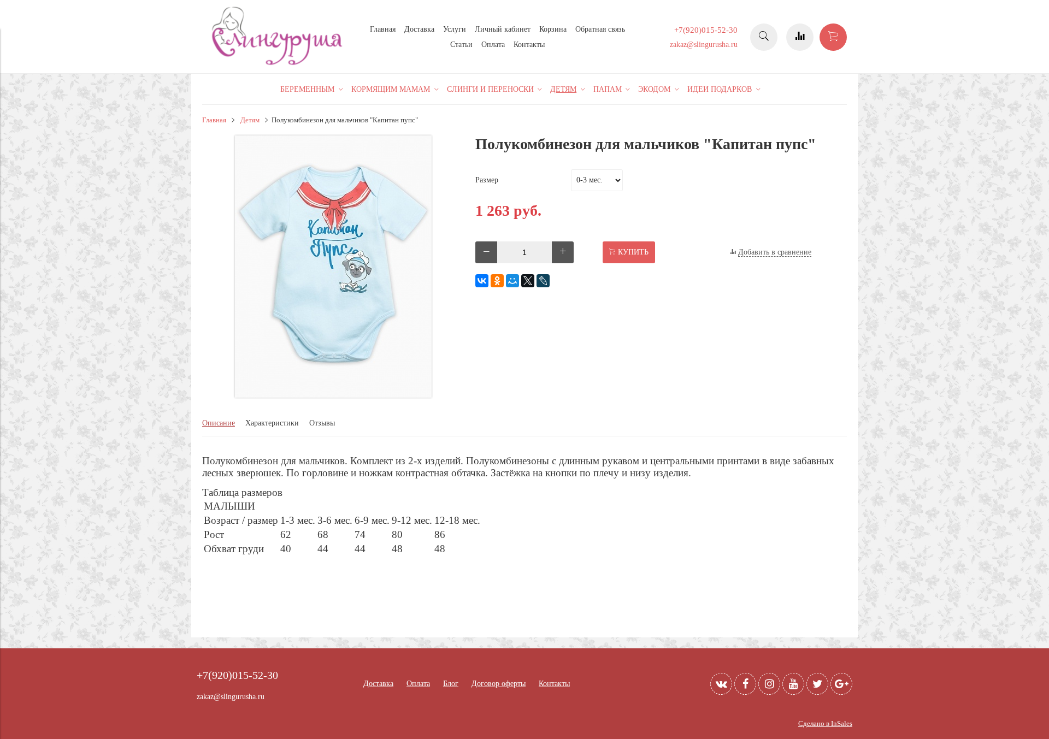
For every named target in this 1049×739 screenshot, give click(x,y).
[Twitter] (817, 684)
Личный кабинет (503, 29)
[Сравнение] (800, 37)
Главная (383, 29)
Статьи (461, 44)
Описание (218, 423)
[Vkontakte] (721, 684)
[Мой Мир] (512, 280)
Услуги (454, 29)
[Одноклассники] (497, 280)
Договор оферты (499, 683)
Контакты (529, 44)
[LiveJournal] (543, 280)
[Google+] (841, 684)
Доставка (419, 29)
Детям (250, 120)
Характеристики (272, 423)
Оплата (493, 44)
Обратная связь (600, 29)
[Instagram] (769, 684)
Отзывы (322, 423)
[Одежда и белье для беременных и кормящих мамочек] (278, 64)
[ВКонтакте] (481, 280)
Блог (450, 683)
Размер (486, 180)
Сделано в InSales (825, 724)
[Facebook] (745, 684)
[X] (527, 280)
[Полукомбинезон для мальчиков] (333, 395)
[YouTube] (793, 684)
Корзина (553, 29)
